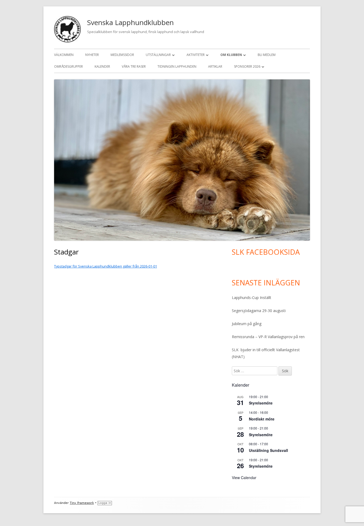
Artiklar (215, 66)
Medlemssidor (122, 54)
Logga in (104, 503)
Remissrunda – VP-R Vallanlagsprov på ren (268, 336)
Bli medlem (267, 54)
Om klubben (231, 54)
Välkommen (64, 54)
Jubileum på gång (246, 323)
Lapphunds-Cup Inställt (251, 297)
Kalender (102, 66)
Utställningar (158, 54)
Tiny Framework (82, 503)
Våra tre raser (134, 66)
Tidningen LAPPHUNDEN (176, 66)
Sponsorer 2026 (247, 66)
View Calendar (244, 477)
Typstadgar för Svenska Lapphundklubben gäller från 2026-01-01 (105, 266)
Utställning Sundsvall (268, 450)
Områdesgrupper (68, 66)
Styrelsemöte (261, 403)
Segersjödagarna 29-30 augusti (259, 310)
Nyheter (92, 54)
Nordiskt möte (261, 419)
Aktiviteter (196, 54)
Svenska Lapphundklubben (130, 22)
